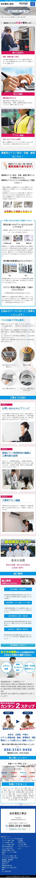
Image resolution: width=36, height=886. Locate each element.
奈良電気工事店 (15, 876)
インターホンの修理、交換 (9, 856)
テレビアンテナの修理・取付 (10, 858)
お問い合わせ (21, 842)
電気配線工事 (5, 862)
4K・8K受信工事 (6, 871)
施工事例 (20, 839)
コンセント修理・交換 (8, 840)
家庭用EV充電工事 (7, 865)
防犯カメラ (5, 863)
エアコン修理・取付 (7, 848)
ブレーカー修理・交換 (8, 844)
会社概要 (20, 841)
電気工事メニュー (5, 836)
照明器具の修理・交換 (8, 850)
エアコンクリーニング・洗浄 (10, 838)
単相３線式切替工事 (7, 846)
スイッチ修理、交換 (7, 842)
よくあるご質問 (22, 844)
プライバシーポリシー (24, 846)
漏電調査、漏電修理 (7, 860)
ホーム (20, 848)
